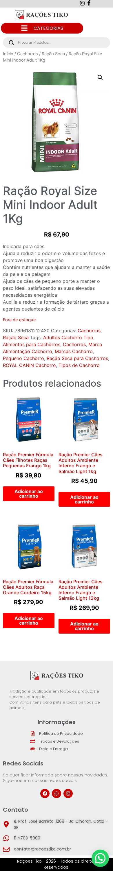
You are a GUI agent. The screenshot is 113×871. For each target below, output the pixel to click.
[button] (100, 77)
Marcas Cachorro (74, 351)
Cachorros (27, 53)
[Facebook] (45, 793)
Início (8, 53)
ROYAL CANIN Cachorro (29, 365)
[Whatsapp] (56, 793)
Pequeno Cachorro (23, 358)
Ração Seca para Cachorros (77, 358)
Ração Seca (53, 53)
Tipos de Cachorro (79, 365)
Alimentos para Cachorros (31, 344)
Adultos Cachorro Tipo (68, 337)
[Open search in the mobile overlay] (56, 42)
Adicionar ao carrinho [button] (28, 493)
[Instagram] (68, 793)
